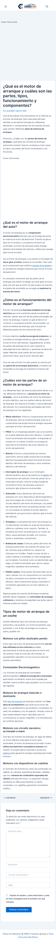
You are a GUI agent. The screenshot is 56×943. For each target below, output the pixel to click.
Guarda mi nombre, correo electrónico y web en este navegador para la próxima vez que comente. (27, 898)
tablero (46, 475)
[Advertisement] (28, 52)
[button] (47, 7)
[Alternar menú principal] (5, 6)
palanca (6, 753)
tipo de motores (15, 701)
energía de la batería (41, 265)
